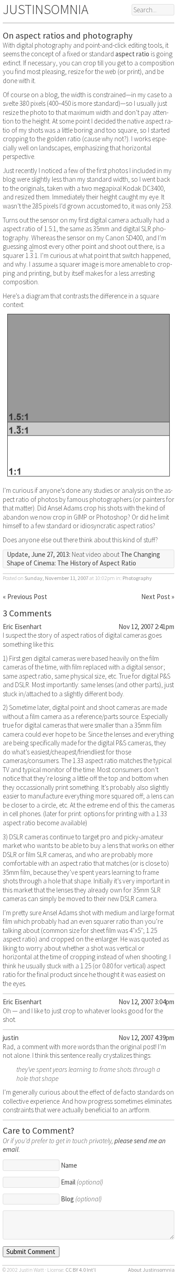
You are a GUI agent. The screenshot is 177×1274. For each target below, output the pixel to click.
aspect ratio (132, 54)
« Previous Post (25, 596)
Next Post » (157, 596)
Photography (137, 578)
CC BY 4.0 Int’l (80, 1269)
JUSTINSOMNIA (45, 9)
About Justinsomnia (151, 1269)
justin (11, 1037)
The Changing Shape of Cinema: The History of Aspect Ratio (83, 559)
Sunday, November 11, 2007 (56, 578)
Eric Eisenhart (22, 626)
